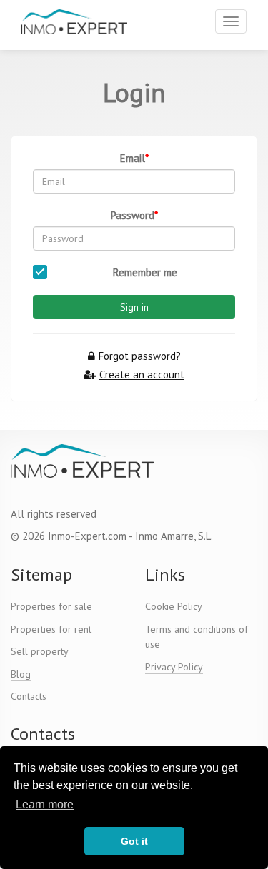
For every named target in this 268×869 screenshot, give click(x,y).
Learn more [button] (45, 804)
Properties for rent (51, 629)
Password (132, 215)
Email (132, 158)
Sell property (40, 651)
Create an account (141, 374)
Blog (21, 674)
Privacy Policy (174, 666)
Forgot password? (140, 356)
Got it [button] (134, 841)
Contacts (28, 696)
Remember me (145, 272)
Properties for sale (51, 606)
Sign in (134, 307)
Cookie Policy (173, 606)
